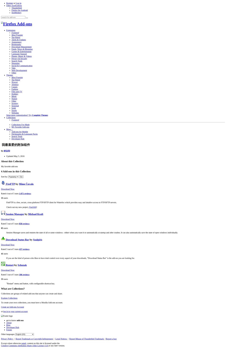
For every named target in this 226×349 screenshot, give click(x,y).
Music (14, 96)
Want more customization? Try (27, 115)
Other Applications (14, 5)
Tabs (13, 68)
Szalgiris (37, 239)
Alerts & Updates (19, 40)
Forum (9, 330)
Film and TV (17, 92)
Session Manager (14, 214)
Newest (15, 82)
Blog (8, 325)
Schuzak (22, 265)
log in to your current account (15, 311)
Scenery (15, 103)
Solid (14, 108)
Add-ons (24, 23)
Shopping (15, 63)
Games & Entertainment (21, 51)
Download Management (22, 47)
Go (21, 177)
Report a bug (111, 339)
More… (9, 129)
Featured (15, 33)
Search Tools (17, 61)
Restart (9, 265)
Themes (9, 75)
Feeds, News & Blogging (22, 49)
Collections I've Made (21, 125)
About (9, 323)
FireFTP (10, 184)
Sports (14, 110)
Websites (15, 113)
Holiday (15, 94)
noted (23, 343)
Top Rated (16, 37)
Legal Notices (61, 339)
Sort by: (4, 177)
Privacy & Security (19, 59)
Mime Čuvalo (26, 184)
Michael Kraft (35, 214)
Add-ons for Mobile (20, 132)
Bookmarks (16, 44)
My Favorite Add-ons (20, 127)
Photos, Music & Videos (22, 56)
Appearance (16, 42)
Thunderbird (17, 8)
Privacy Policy (7, 339)
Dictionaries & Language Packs (25, 134)
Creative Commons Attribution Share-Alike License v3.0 (25, 346)
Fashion (15, 89)
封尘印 (7, 151)
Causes (14, 87)
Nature (14, 99)
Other (14, 73)
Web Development (19, 70)
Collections (11, 117)
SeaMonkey (16, 13)
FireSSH (32, 207)
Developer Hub (18, 139)
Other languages (8, 334)
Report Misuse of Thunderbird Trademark (86, 339)
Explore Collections (9, 298)
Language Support (19, 54)
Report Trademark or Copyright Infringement (34, 339)
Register (9, 3)
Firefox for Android (20, 10)
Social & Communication (22, 66)
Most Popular (17, 35)
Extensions (10, 30)
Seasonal (15, 106)
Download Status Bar (17, 239)
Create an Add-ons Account (12, 307)
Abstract (15, 84)
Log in (18, 3)
